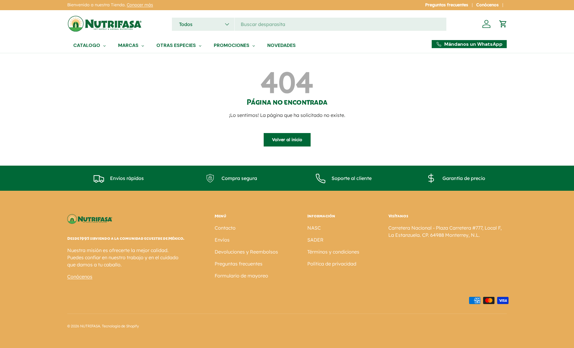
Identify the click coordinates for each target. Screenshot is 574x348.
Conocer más (140, 4)
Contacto (225, 228)
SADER (315, 240)
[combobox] (309, 24)
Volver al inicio (287, 139)
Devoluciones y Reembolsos (246, 252)
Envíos (222, 240)
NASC (314, 228)
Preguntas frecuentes (446, 4)
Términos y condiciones (333, 252)
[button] (503, 23)
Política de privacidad (331, 264)
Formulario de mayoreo (241, 276)
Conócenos (487, 4)
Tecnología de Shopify (120, 326)
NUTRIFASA (90, 326)
